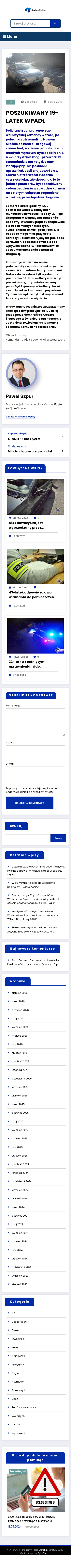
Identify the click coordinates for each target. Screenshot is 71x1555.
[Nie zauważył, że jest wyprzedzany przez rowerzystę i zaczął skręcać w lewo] (35, 496)
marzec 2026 (20, 1035)
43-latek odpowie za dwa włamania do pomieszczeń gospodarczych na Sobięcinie (31, 595)
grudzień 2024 (20, 1164)
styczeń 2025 (20, 1155)
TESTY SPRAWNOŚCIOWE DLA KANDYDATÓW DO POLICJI (35, 1514)
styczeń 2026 (20, 1053)
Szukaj (16, 826)
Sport (15, 1399)
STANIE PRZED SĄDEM (24, 439)
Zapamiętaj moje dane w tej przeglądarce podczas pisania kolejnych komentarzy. (31, 790)
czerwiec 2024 (20, 1215)
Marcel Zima (20, 518)
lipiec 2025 (18, 1104)
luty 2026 (17, 1044)
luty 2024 (17, 1250)
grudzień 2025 (20, 1061)
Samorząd (18, 1390)
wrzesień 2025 (20, 1087)
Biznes (16, 1330)
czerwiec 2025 (20, 1112)
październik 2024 (22, 1181)
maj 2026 (17, 1018)
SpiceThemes (44, 1548)
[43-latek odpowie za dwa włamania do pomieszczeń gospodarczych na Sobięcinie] (35, 566)
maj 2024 (17, 1224)
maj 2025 (17, 1121)
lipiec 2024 (18, 1207)
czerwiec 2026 (20, 1010)
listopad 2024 (20, 1172)
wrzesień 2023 (20, 1275)
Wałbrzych (18, 1416)
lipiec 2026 (18, 1001)
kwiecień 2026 (20, 1027)
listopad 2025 (20, 1070)
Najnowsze (18, 1356)
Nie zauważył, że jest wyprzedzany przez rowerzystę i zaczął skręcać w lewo (32, 525)
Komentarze (13, 705)
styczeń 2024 (20, 1258)
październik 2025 (22, 1078)
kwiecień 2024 (20, 1233)
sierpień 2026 (20, 993)
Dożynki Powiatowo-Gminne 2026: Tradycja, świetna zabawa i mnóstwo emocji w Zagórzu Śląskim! (35, 870)
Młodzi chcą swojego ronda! (30, 451)
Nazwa (10, 742)
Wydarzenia (19, 1433)
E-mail (10, 763)
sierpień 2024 (20, 1198)
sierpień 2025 (20, 1095)
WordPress (44, 1545)
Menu (11, 36)
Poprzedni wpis (17, 433)
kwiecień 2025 (20, 1130)
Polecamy (18, 1364)
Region (16, 1373)
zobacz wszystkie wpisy (20, 416)
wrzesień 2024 (20, 1190)
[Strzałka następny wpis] (62, 451)
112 (10, 102)
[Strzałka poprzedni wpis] (62, 436)
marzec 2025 (20, 1138)
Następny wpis (17, 446)
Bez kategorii (19, 1321)
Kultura (16, 1347)
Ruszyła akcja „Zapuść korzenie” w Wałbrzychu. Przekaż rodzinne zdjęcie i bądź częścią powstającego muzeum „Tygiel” (33, 899)
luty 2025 (17, 1147)
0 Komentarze (55, 102)
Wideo (16, 1424)
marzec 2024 (20, 1241)
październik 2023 (22, 1267)
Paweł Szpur (19, 396)
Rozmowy (18, 1381)
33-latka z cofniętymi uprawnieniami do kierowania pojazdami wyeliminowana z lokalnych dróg (32, 664)
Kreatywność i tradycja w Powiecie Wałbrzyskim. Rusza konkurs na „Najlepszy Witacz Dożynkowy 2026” (32, 915)
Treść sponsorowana (24, 1407)
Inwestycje (18, 1338)
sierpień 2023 (19, 1284)
